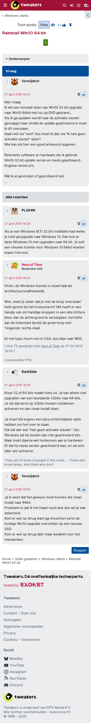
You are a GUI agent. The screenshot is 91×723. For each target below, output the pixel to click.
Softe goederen (26, 559)
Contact (10, 613)
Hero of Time (32, 265)
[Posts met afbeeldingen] (53, 24)
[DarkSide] (14, 372)
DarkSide (29, 372)
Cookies (10, 639)
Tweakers (11, 707)
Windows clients (16, 15)
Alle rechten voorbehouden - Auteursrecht (37, 712)
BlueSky (16, 658)
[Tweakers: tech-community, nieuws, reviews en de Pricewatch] (26, 5)
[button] (5, 5)
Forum (6, 559)
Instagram (18, 671)
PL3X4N (28, 210)
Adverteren (13, 606)
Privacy (10, 633)
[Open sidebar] (88, 14)
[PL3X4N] (14, 211)
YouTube (17, 665)
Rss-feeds (18, 678)
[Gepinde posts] (70, 24)
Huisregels (12, 620)
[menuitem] (64, 5)
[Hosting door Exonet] (24, 585)
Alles (44, 24)
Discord (16, 685)
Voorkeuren (30, 639)
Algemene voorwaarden (23, 626)
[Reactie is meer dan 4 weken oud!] (17, 94)
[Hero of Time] (14, 265)
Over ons (28, 613)
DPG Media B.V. (59, 707)
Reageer (80, 550)
